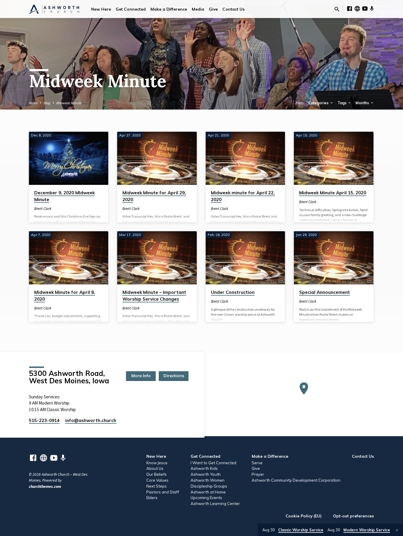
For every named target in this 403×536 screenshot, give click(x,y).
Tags (343, 102)
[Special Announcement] (333, 257)
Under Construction (233, 292)
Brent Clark (42, 208)
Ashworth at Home (208, 492)
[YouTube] (365, 9)
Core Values (157, 480)
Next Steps (156, 486)
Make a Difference (168, 9)
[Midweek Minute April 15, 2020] (333, 158)
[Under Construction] (245, 257)
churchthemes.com (45, 486)
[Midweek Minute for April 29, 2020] (156, 158)
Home (33, 103)
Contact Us (233, 9)
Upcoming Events (206, 497)
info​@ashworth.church (90, 420)
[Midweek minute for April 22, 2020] (245, 158)
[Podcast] (372, 9)
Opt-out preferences (353, 515)
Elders (152, 497)
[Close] (397, 530)
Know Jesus (157, 462)
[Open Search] (337, 9)
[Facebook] (349, 9)
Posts (300, 103)
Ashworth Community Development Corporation (296, 480)
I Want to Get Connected (213, 462)
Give (213, 9)
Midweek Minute (68, 103)
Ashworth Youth (206, 474)
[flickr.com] (357, 9)
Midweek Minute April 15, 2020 (332, 192)
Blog (47, 103)
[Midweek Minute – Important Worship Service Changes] (156, 257)
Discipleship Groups (209, 486)
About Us (154, 468)
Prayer (258, 474)
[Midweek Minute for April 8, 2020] (68, 257)
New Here (101, 9)
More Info (141, 375)
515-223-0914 (44, 420)
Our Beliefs (156, 474)
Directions (173, 375)
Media (198, 9)
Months (363, 102)
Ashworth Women (208, 480)
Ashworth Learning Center (215, 503)
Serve (257, 462)
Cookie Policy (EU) (304, 515)
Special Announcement (324, 292)
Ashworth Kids (204, 468)
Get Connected (131, 9)
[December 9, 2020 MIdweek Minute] (68, 158)
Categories (319, 102)
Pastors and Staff (162, 492)
